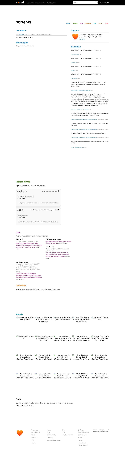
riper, (47, 241)
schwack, (55, 254)
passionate (39, 277)
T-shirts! (34, 443)
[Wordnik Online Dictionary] (20, 2)
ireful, (23, 245)
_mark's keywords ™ (23, 262)
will (57, 243)
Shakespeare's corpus (53, 239)
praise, (65, 241)
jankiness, (54, 256)
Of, (47, 243)
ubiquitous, (49, 254)
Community (29, 3)
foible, (36, 243)
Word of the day (40, 3)
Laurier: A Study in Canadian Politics (80, 109)
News (49, 430)
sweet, (54, 241)
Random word (51, 3)
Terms (80, 437)
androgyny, (33, 273)
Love (106, 23)
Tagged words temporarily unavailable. (26, 197)
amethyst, (59, 252)
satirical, (18, 273)
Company (34, 430)
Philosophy (74, 62)
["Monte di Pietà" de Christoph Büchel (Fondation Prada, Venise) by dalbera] (25, 357)
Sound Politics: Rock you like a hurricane (80, 90)
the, (49, 243)
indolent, (23, 247)
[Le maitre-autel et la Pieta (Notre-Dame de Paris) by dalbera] (62, 318)
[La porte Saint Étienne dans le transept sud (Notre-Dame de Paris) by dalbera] (81, 319)
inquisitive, (33, 275)
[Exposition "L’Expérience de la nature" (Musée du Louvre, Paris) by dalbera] (44, 319)
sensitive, (39, 275)
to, (51, 243)
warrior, (60, 254)
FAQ (33, 440)
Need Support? (82, 435)
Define (68, 23)
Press (33, 435)
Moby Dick (19, 239)
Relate (75, 23)
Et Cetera (81, 430)
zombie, (48, 256)
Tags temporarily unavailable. (23, 216)
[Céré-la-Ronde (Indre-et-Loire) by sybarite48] (100, 318)
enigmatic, (27, 273)
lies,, (57, 241)
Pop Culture (74, 78)
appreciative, (19, 275)
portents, (29, 247)
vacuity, (32, 243)
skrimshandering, (37, 245)
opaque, (54, 252)
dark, (22, 273)
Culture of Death (75, 54)
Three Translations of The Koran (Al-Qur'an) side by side (84, 119)
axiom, (59, 256)
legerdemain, (19, 243)
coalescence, (65, 254)
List (81, 23)
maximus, (49, 252)
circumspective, (31, 277)
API (64, 432)
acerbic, (24, 277)
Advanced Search (83, 445)
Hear (100, 23)
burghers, (18, 247)
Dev (63, 430)
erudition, (18, 245)
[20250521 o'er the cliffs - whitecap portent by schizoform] (25, 318)
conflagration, (29, 245)
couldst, (69, 241)
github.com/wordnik (68, 435)
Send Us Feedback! (83, 432)
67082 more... (64, 243)
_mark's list (50, 247)
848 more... (21, 279)
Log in (17, 186)
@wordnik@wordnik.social (54, 440)
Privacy (80, 440)
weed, (61, 241)
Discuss (88, 23)
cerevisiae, (65, 252)
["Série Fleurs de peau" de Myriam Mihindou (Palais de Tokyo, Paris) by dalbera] (44, 338)
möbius (63, 256)
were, (54, 243)
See (95, 23)
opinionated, (26, 275)
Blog (48, 432)
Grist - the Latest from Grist (77, 147)
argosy (34, 247)
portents (82, 39)
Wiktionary (21, 34)
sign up (23, 186)
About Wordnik (36, 432)
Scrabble (19, 405)
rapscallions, (26, 243)
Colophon (34, 437)
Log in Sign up (104, 2)
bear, (50, 241)
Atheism (73, 70)
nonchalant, (19, 277)
